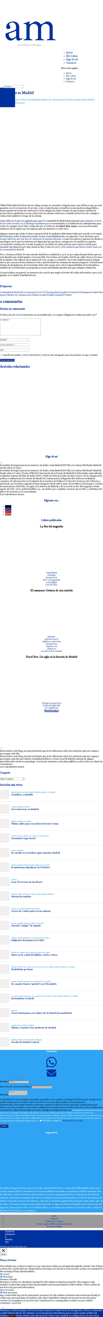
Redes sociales (73, 99)
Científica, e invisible (22, 795)
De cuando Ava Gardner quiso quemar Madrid (35, 853)
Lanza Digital (51, 582)
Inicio (69, 52)
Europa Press (51, 577)
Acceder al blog (54, 1226)
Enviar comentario (7, 360)
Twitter (68, 295)
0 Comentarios (18, 103)
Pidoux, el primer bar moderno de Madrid (33, 1028)
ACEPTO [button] (12, 1315)
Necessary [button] (5, 1274)
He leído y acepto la (62, 1120)
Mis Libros (72, 56)
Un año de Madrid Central (25, 1042)
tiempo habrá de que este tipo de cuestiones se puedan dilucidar (31, 239)
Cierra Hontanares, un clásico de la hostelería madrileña (41, 1013)
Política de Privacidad (72, 1120)
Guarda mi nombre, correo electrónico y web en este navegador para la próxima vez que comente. (50, 355)
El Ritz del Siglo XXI (51, 705)
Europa (20, 836)
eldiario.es (51, 649)
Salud (51, 295)
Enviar (4, 1126)
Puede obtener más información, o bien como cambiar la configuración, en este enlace (57, 1315)
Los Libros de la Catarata (51, 651)
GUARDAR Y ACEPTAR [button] (10, 1303)
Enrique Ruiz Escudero (57, 292)
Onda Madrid (51, 573)
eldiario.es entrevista (51, 641)
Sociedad (51, 792)
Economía (21, 909)
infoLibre (51, 637)
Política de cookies (54, 1221)
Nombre (4, 1081)
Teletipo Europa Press (51, 703)
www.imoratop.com (19, 1247)
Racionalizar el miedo (22, 998)
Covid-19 (41, 292)
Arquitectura (16, 1025)
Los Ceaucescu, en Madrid (25, 809)
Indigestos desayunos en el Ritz (27, 940)
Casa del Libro (52, 585)
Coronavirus (29, 292)
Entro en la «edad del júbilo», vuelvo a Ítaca (34, 955)
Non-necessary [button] (7, 1290)
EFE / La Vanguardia (51, 580)
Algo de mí (72, 59)
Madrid (36, 99)
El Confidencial (51, 708)
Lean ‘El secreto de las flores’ (27, 882)
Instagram (86, 292)
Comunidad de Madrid (11, 292)
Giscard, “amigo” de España (26, 926)
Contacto (71, 62)
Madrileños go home (22, 969)
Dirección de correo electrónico (15, 1086)
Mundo (46, 836)
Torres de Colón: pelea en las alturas (30, 911)
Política (27, 807)
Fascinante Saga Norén (23, 838)
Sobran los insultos (21, 897)
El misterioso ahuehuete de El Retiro (30, 867)
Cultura (14, 807)
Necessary (8, 1276)
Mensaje (4, 1094)
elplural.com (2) (51, 639)
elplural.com (51, 646)
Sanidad (59, 295)
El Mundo (51, 575)
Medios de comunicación (53, 99)
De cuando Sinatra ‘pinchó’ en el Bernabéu (34, 984)
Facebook (74, 292)
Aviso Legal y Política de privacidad (54, 1224)
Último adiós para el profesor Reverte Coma (34, 824)
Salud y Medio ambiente (38, 792)
